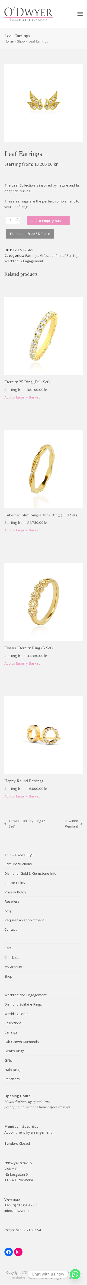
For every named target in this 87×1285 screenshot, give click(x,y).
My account (13, 966)
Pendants (12, 1078)
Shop (21, 41)
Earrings (31, 255)
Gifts (44, 255)
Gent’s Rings (14, 1051)
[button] (80, 14)
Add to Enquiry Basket (48, 220)
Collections (13, 1023)
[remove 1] (17, 222)
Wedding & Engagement (23, 261)
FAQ (7, 910)
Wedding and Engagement (25, 995)
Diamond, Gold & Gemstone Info (30, 873)
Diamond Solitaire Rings (23, 1004)
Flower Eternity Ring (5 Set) (24, 823)
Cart (7, 948)
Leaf (53, 255)
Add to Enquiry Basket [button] (22, 397)
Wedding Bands (16, 1013)
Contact (10, 929)
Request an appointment (24, 920)
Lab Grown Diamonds (21, 1041)
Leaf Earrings (69, 255)
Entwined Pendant (65, 823)
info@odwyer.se (17, 1210)
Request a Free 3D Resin (30, 233)
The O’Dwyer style (19, 854)
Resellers (11, 901)
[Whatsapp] (75, 1274)
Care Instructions (18, 864)
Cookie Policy (14, 882)
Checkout (11, 957)
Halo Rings (13, 1069)
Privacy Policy (15, 892)
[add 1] (17, 219)
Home (9, 41)
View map (12, 1199)
